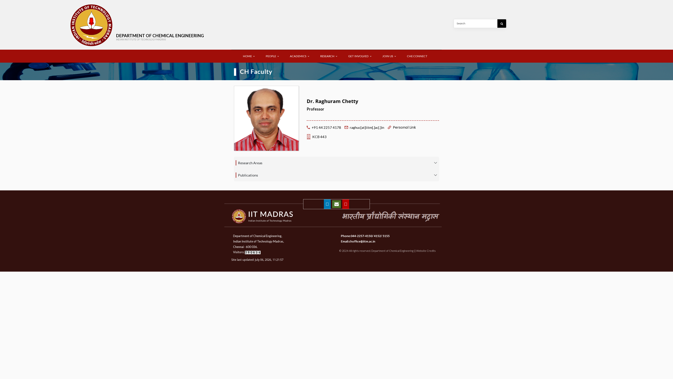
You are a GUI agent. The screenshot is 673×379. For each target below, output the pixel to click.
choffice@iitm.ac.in (362, 241)
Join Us (387, 56)
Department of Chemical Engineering (160, 37)
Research (327, 56)
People (271, 56)
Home (247, 56)
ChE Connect (417, 56)
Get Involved (358, 56)
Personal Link (404, 127)
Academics (298, 56)
